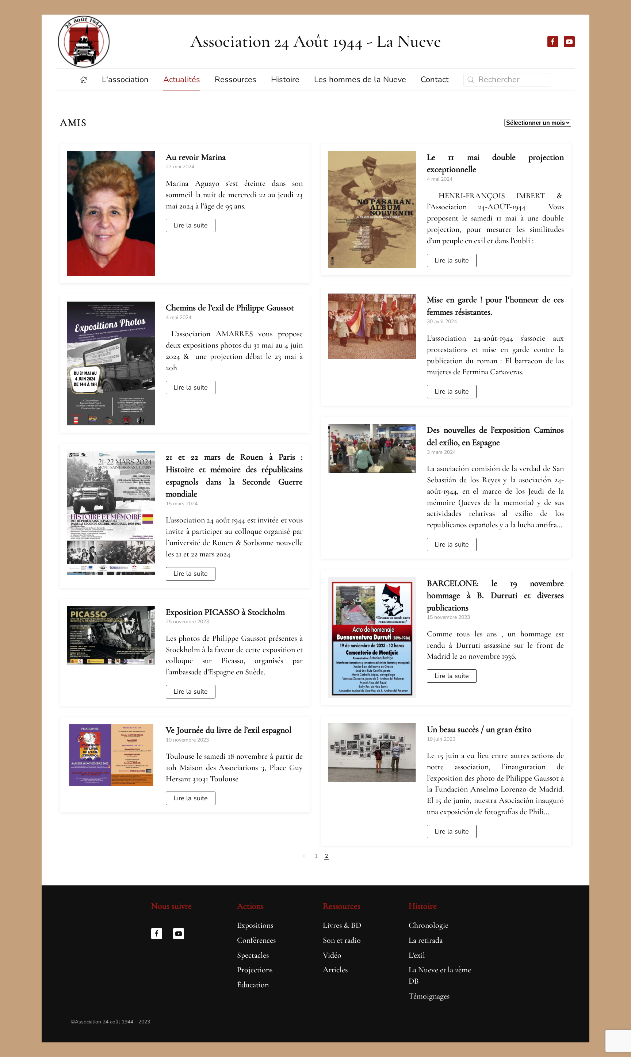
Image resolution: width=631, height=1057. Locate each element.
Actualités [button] (181, 79)
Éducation (253, 984)
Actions (250, 906)
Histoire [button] (285, 79)
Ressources (341, 906)
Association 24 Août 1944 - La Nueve (315, 41)
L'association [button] (125, 79)
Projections (254, 969)
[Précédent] (305, 856)
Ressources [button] (235, 79)
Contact (435, 79)
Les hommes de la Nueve (360, 79)
